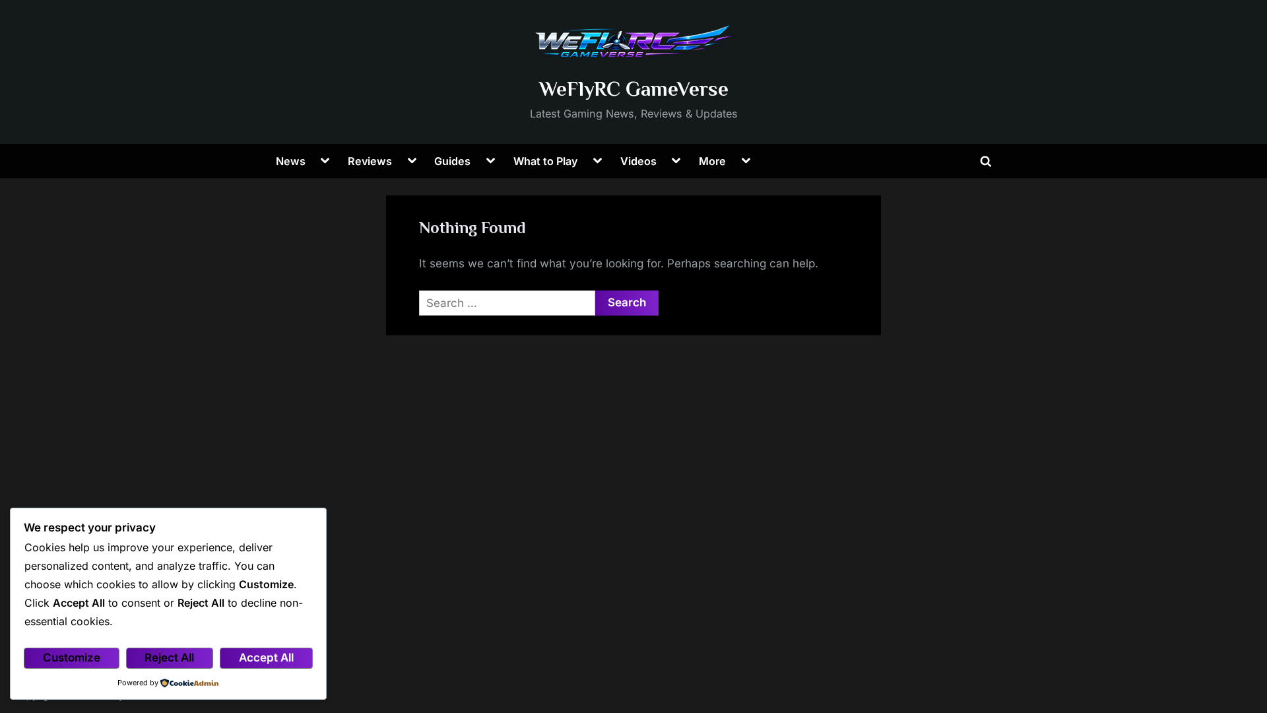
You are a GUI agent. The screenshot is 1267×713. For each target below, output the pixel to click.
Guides (452, 161)
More (712, 161)
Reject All (169, 657)
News (291, 161)
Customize (71, 657)
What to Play (545, 161)
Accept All (266, 657)
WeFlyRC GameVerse (634, 88)
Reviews (370, 161)
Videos (638, 161)
